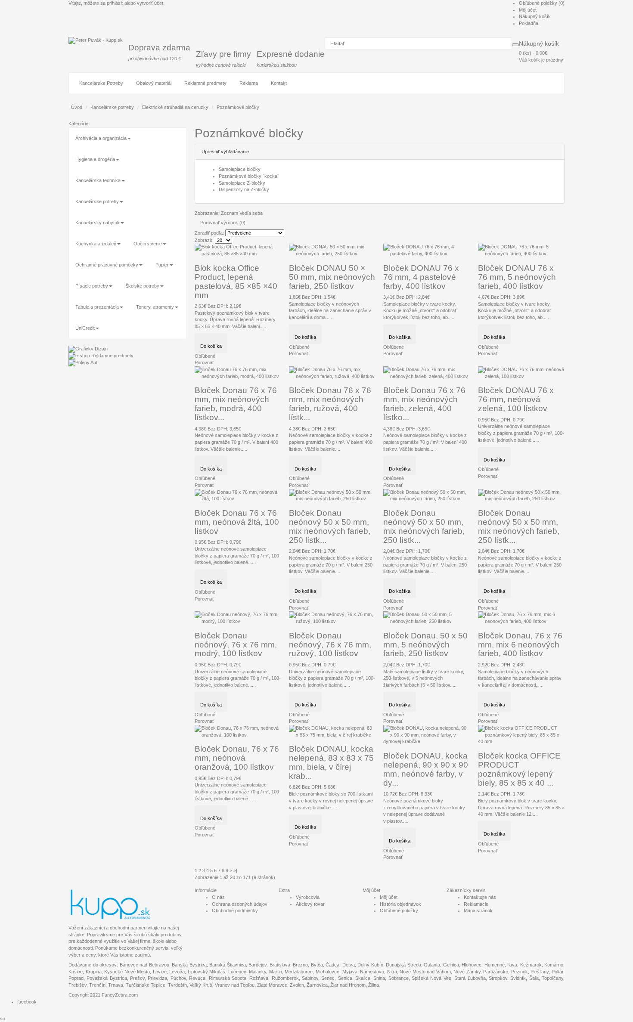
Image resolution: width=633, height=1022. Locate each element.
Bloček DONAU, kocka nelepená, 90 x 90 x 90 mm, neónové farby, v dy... (425, 769)
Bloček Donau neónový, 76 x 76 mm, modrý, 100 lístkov (236, 644)
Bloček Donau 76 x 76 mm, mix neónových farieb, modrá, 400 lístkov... (236, 404)
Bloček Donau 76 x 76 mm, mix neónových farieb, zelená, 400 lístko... (424, 404)
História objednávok (400, 904)
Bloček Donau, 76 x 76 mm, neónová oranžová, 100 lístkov (237, 757)
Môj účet (528, 9)
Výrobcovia (308, 897)
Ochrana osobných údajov (239, 904)
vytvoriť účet (150, 3)
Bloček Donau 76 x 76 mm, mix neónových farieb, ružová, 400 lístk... (330, 404)
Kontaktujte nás (480, 897)
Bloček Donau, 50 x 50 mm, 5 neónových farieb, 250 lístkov (425, 644)
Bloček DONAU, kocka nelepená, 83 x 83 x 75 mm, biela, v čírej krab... (331, 762)
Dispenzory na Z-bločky (244, 189)
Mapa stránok (478, 910)
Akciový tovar (310, 904)
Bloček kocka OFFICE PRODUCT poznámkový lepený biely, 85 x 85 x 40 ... (519, 769)
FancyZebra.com (120, 994)
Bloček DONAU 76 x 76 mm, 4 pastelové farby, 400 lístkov (421, 277)
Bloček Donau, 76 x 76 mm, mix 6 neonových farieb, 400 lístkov (520, 644)
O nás (218, 897)
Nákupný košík (535, 16)
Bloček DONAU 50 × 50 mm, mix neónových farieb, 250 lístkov (332, 277)
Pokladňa (528, 23)
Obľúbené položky (399, 910)
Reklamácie (476, 904)
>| (235, 870)
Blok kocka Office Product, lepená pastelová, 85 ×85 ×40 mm (236, 281)
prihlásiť (115, 3)
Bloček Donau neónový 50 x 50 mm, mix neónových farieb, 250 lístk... (329, 526)
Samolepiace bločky (240, 169)
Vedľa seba (251, 213)
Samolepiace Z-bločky (242, 183)
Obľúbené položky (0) (542, 3)
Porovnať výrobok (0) (222, 222)
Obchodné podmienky (235, 910)
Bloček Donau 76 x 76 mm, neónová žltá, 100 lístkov (237, 522)
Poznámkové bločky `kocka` (249, 176)
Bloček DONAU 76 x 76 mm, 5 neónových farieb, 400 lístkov (517, 277)
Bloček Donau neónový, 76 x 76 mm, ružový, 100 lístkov (330, 644)
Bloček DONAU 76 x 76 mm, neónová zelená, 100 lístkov (516, 399)
